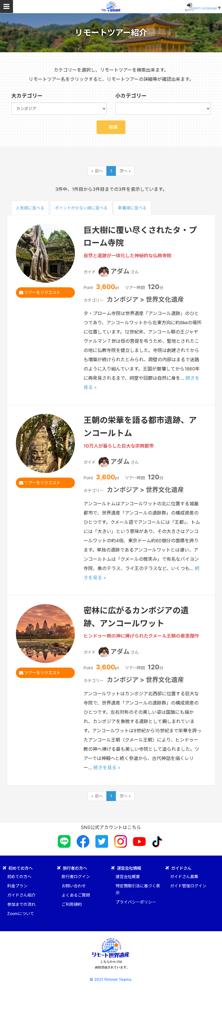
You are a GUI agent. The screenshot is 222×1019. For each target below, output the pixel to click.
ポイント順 (81, 207)
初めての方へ (19, 876)
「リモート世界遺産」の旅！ (111, 6)
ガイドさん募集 (184, 876)
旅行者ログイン (76, 876)
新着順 (132, 207)
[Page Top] (213, 1010)
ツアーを (41, 292)
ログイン (189, 10)
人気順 (30, 207)
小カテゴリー (131, 96)
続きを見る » (107, 767)
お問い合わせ (74, 885)
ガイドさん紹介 (21, 895)
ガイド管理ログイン (188, 885)
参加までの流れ (21, 904)
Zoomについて (20, 913)
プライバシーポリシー (136, 901)
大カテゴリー (26, 96)
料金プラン (17, 885)
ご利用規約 (72, 904)
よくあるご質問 (76, 895)
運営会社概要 (128, 876)
